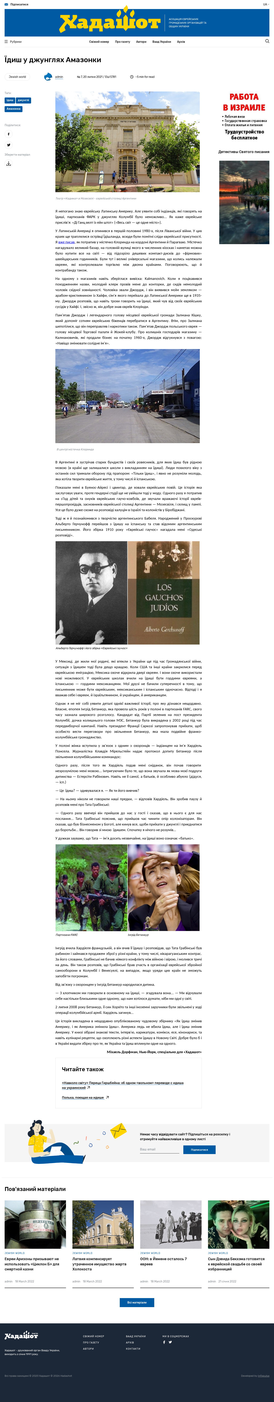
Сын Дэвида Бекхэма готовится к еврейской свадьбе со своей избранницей (236, 1264)
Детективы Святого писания (243, 152)
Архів (181, 42)
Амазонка (13, 109)
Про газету (122, 42)
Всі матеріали (137, 1302)
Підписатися (19, 4)
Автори (141, 42)
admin (59, 77)
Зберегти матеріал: (18, 154)
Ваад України (161, 42)
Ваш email (147, 1149)
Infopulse (263, 1375)
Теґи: (8, 93)
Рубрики (16, 42)
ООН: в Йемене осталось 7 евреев (163, 1261)
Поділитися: (13, 125)
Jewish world (17, 77)
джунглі (23, 100)
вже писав (66, 242)
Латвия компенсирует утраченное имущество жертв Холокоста (99, 1264)
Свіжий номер (99, 42)
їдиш (10, 100)
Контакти (133, 1348)
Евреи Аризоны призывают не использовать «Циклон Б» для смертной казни (32, 1264)
